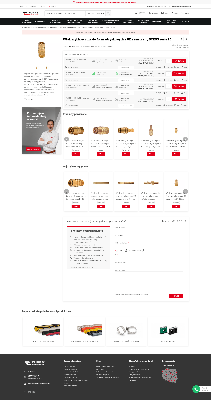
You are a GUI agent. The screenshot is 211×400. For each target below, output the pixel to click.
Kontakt (42, 6)
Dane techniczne (124, 67)
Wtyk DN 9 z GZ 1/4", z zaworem (76, 60)
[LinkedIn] (29, 392)
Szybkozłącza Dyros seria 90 (107, 27)
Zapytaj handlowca (73, 67)
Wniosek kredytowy (102, 375)
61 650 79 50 (150, 6)
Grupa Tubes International (105, 366)
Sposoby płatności (182, 47)
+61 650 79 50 (179, 221)
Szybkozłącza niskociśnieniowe (67, 27)
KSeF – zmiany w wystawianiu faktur (76, 380)
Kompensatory (40, 21)
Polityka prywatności (70, 369)
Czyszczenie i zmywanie (143, 21)
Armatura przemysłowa (55, 21)
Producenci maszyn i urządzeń (139, 369)
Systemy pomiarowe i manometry (110, 21)
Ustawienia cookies (70, 386)
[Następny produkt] (186, 39)
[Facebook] (34, 392)
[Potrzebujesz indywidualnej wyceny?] (41, 131)
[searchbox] (65, 13)
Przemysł (132, 366)
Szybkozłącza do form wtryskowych (88, 27)
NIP (116, 255)
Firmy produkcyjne (135, 372)
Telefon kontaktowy (121, 243)
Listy (178, 67)
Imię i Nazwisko (120, 227)
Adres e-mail (119, 235)
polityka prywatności (142, 294)
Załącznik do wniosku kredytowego (108, 377)
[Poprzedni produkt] (181, 39)
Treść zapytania (120, 270)
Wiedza (53, 6)
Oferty (185, 67)
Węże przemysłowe (27, 21)
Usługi (186, 21)
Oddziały (33, 6)
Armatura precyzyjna (93, 21)
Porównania (169, 67)
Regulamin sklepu (69, 366)
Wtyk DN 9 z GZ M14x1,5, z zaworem (77, 85)
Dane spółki (100, 369)
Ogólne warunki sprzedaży (105, 372)
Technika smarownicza (128, 21)
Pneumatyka (157, 21)
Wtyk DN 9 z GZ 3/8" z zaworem (76, 72)
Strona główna (26, 27)
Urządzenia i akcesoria (171, 21)
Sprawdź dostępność (125, 74)
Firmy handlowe (134, 375)
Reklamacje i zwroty (70, 377)
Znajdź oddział (167, 365)
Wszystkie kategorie (37, 27)
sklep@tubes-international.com (181, 6)
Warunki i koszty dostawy (180, 45)
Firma (22, 6)
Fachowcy (132, 380)
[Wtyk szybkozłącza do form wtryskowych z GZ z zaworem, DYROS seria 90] (41, 50)
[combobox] (95, 13)
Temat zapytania (120, 262)
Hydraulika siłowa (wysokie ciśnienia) (74, 21)
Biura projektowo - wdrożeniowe (140, 377)
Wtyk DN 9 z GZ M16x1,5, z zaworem (77, 98)
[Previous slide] (66, 139)
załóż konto (108, 32)
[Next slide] (185, 139)
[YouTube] (25, 392)
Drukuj (30, 99)
